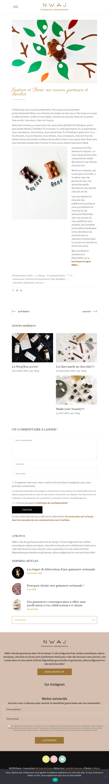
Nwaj (41, 275)
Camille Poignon (73, 768)
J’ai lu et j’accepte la (42, 503)
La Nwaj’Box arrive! (25, 366)
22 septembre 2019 (65, 370)
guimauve (28, 282)
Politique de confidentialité (52, 503)
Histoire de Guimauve (38, 279)
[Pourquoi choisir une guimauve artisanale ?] (18, 589)
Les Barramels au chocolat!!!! (75, 366)
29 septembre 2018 (22, 275)
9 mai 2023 (31, 589)
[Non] (105, 776)
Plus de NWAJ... (59, 279)
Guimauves (19, 279)
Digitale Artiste (43, 768)
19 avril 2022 (32, 609)
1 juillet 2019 (62, 413)
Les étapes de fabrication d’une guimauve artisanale (61, 569)
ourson (39, 282)
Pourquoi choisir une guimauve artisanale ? (55, 585)
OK (55, 780)
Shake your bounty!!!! (70, 409)
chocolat (17, 282)
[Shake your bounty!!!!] (76, 390)
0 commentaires (56, 275)
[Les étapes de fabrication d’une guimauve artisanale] (18, 573)
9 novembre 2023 (34, 573)
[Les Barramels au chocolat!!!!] (76, 347)
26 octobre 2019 (20, 370)
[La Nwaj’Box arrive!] (32, 347)
